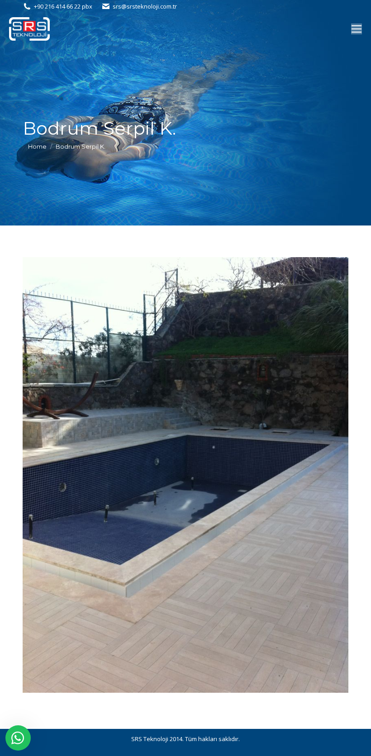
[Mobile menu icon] (356, 28)
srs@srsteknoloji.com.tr (145, 6)
